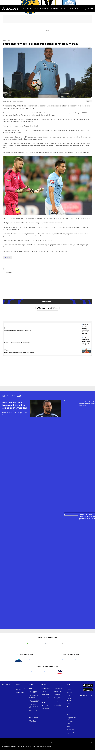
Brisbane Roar (45, 694)
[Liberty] (19, 660)
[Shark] (64, 643)
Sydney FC (57, 697)
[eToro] (31, 660)
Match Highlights (33, 710)
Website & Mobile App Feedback (71, 718)
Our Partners (70, 729)
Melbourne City (45, 708)
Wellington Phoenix (59, 701)
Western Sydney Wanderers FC (58, 704)
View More (90, 396)
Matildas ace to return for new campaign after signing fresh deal (17, 342)
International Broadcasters (32, 720)
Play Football (70, 733)
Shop (50, 742)
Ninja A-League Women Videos (33, 692)
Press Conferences (33, 717)
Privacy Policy (15, 267)
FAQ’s (68, 703)
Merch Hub (70, 696)
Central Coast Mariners (45, 701)
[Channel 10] (35, 672)
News (9, 40)
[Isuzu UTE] (30, 643)
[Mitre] (64, 660)
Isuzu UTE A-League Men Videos (34, 696)
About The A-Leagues (70, 688)
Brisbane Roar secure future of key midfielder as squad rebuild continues (19, 352)
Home (4, 40)
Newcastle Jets (58, 691)
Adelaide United (45, 688)
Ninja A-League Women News (20, 693)
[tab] (41, 308)
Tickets (30, 688)
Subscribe (9, 272)
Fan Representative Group (72, 713)
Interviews (31, 714)
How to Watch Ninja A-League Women (34, 701)
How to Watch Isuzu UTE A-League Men (34, 706)
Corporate (69, 692)
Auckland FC (44, 691)
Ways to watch (71, 706)
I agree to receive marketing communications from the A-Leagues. (22, 269)
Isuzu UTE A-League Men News (21, 688)
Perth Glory (57, 694)
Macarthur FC (45, 705)
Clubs (70, 8)
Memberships (55, 8)
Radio (68, 710)
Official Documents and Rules (72, 699)
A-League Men (7, 257)
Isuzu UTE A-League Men (24, 8)
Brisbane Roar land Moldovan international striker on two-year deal (17, 330)
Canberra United (45, 697)
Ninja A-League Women (41, 8)
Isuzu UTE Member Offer (71, 722)
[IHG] (76, 660)
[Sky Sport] (60, 672)
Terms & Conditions (29, 742)
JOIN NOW (90, 8)
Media (68, 726)
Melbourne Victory (59, 688)
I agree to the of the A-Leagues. (17, 267)
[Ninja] (47, 643)
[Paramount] (47, 672)
